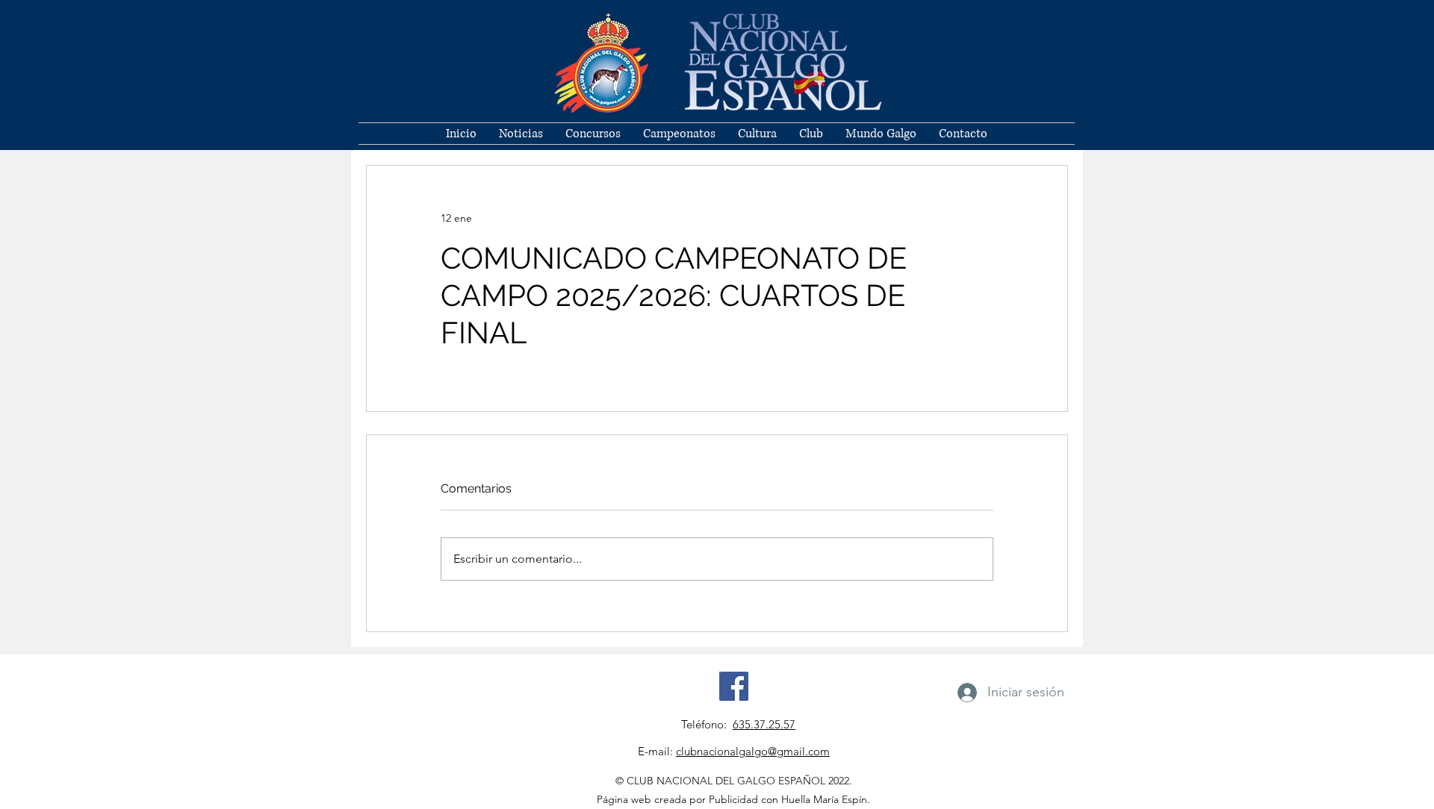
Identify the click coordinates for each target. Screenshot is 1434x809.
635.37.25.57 (764, 724)
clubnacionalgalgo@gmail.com (753, 751)
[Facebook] (733, 686)
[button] (811, 133)
